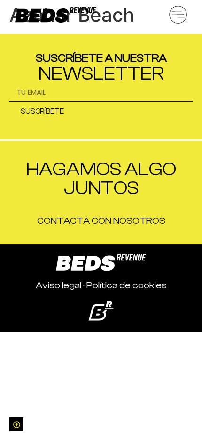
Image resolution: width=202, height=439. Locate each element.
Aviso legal (58, 285)
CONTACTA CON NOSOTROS (101, 220)
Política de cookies (126, 285)
